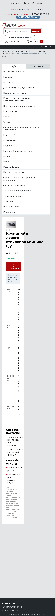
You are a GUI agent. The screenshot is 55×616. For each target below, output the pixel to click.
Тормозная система (13, 196)
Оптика (7, 122)
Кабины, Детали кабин (15, 93)
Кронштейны (10, 111)
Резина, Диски (11, 167)
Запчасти (15, 3)
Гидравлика (9, 82)
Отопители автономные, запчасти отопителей (21, 128)
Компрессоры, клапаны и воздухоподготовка (17, 99)
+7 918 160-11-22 (39, 14)
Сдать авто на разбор (20, 37)
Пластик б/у (9, 135)
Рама (6, 161)
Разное (7, 156)
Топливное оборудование (17, 190)
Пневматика (10, 140)
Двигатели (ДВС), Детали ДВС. (19, 87)
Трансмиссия (10, 201)
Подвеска (8, 145)
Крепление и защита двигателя (20, 106)
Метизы (7, 116)
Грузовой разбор (33, 3)
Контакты (39, 9)
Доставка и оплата (19, 9)
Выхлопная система (13, 71)
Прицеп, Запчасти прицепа (17, 151)
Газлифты (8, 77)
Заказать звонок (28, 17)
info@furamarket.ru (12, 607)
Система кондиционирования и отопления (20, 178)
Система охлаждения (14, 185)
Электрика (9, 212)
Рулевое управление (14, 172)
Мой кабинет (15, 41)
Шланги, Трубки (11, 206)
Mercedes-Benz (19, 304)
